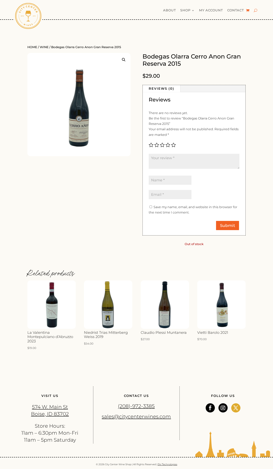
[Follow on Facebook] (210, 407)
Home (32, 47)
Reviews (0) (161, 88)
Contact (235, 10)
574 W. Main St (50, 407)
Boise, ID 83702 (50, 414)
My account (211, 10)
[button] (123, 59)
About (169, 10)
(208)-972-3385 (136, 406)
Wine (44, 47)
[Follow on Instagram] (223, 407)
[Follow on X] (235, 407)
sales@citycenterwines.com (136, 416)
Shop (185, 10)
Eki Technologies (167, 464)
